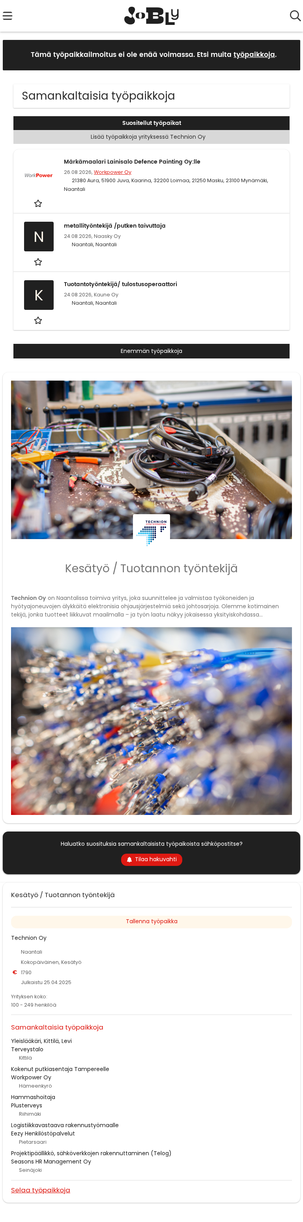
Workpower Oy (112, 172)
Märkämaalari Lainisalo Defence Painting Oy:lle (132, 162)
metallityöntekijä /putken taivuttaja (115, 226)
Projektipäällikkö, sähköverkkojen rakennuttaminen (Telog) (91, 1153)
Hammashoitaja (33, 1097)
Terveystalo (27, 1049)
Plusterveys (26, 1105)
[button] (288, 55)
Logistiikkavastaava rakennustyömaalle (65, 1125)
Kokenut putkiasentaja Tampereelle (60, 1069)
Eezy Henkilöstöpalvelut (43, 1133)
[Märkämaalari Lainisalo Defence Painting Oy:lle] (38, 175)
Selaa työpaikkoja (40, 1189)
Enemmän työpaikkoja (151, 351)
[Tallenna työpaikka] (39, 203)
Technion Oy (29, 938)
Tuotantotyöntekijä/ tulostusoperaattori (120, 284)
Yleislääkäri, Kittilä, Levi (41, 1041)
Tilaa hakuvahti (156, 859)
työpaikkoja (254, 54)
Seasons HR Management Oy (51, 1161)
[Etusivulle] (151, 16)
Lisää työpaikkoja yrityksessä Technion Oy (148, 137)
